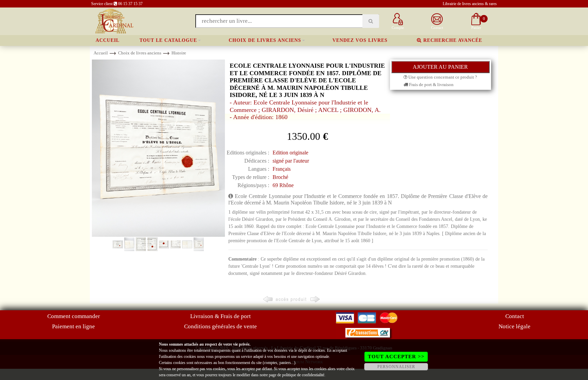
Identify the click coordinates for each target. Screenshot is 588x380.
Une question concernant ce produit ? (442, 77)
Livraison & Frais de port (220, 316)
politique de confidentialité (303, 375)
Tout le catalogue (168, 40)
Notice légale (514, 326)
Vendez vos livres (360, 40)
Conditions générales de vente (220, 326)
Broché (280, 177)
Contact (514, 316)
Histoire (179, 52)
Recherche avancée (452, 40)
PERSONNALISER (396, 366)
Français (282, 169)
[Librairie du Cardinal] (113, 20)
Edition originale (290, 152)
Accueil (107, 40)
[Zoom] (158, 147)
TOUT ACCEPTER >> (396, 356)
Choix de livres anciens (265, 40)
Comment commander (73, 316)
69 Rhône (283, 185)
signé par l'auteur (291, 161)
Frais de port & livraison (431, 84)
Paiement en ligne (73, 326)
